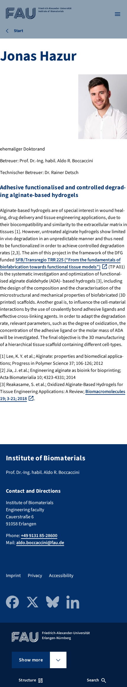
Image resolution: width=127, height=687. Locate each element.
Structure (27, 680)
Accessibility (61, 575)
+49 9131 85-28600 (39, 535)
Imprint (13, 575)
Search (93, 680)
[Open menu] (117, 14)
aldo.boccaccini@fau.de (40, 542)
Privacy (35, 575)
